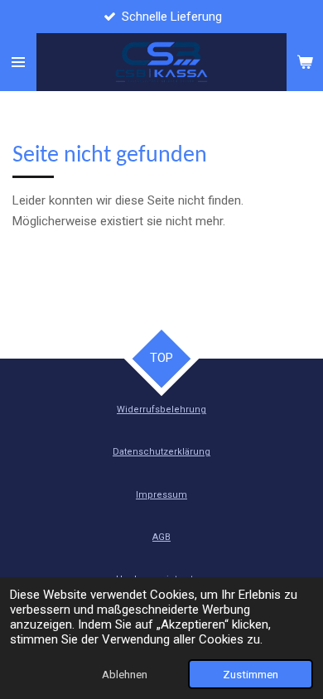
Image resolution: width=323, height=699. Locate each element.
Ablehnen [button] (124, 674)
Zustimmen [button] (250, 674)
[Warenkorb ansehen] (305, 62)
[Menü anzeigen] (18, 62)
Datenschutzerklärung (161, 451)
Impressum (161, 494)
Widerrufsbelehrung (161, 409)
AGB (161, 537)
